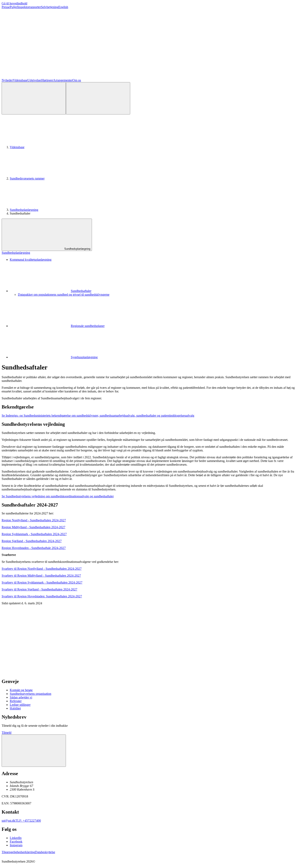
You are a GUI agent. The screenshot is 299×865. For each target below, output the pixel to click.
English (63, 7)
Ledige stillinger (20, 704)
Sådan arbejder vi (21, 697)
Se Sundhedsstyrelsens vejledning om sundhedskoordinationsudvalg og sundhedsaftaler (58, 496)
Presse (6, 7)
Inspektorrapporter (29, 7)
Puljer (13, 7)
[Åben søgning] (34, 98)
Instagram (16, 845)
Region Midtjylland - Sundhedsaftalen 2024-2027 (33, 527)
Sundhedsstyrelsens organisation (30, 693)
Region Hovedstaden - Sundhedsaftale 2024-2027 (34, 548)
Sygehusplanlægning (84, 357)
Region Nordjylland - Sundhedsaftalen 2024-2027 (34, 520)
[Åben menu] (98, 98)
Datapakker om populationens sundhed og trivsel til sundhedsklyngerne (63, 294)
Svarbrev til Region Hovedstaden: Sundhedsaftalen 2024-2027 (42, 596)
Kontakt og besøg (21, 690)
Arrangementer (62, 80)
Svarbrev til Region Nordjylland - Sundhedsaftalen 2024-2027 (42, 568)
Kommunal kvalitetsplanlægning (30, 259)
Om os (76, 80)
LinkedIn (16, 838)
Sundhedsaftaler (81, 291)
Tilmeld (6, 732)
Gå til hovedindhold (14, 3)
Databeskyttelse (45, 852)
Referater (16, 701)
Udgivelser (34, 80)
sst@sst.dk (8, 820)
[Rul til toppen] (34, 750)
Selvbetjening (49, 7)
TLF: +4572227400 (28, 820)
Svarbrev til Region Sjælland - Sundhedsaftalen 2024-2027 (39, 589)
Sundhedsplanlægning (24, 209)
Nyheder (7, 80)
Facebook (16, 841)
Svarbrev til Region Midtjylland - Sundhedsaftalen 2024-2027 (41, 575)
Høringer (47, 80)
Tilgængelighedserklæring (18, 852)
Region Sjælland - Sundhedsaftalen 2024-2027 (32, 541)
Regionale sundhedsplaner (88, 326)
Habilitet (15, 708)
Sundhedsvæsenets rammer (27, 178)
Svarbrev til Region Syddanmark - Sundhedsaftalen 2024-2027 (42, 582)
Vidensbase (20, 80)
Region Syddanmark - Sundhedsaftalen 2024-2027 (34, 534)
